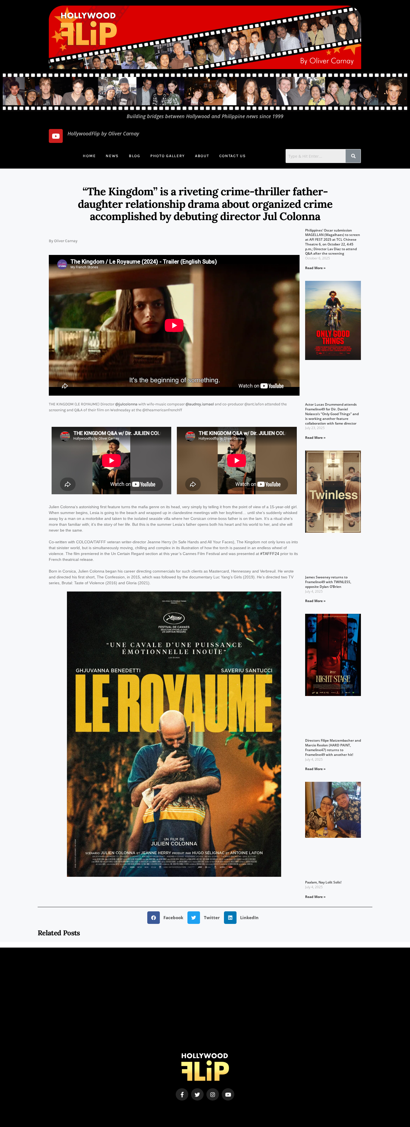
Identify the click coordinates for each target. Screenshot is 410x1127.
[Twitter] (197, 1094)
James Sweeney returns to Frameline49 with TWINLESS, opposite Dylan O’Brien (328, 582)
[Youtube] (56, 136)
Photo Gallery (167, 156)
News (112, 156)
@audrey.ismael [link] (199, 404)
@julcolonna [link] (126, 404)
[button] (167, 917)
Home (89, 156)
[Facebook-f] (182, 1094)
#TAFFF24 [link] (269, 553)
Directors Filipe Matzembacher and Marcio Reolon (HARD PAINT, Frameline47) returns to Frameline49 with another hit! (333, 747)
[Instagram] (212, 1094)
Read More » (315, 268)
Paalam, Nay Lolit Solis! (323, 882)
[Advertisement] (205, 1014)
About (202, 156)
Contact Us (232, 156)
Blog (134, 156)
